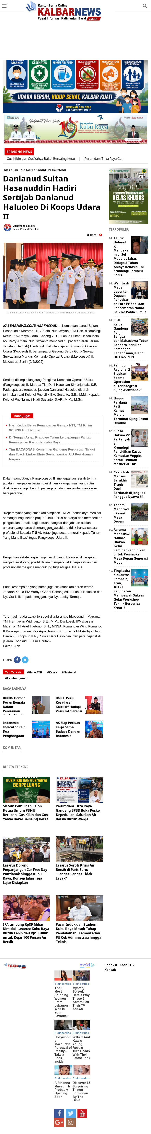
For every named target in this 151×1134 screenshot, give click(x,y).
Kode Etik (127, 965)
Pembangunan (57, 169)
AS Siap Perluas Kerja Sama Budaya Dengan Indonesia (68, 729)
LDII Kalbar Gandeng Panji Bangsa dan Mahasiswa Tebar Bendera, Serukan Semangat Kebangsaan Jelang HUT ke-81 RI (131, 338)
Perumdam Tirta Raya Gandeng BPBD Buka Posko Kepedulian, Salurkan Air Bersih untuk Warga (78, 812)
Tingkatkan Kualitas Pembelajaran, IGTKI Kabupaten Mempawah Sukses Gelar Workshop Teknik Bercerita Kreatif (129, 589)
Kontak (110, 970)
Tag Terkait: (13, 672)
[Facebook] (17, 659)
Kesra (29, 169)
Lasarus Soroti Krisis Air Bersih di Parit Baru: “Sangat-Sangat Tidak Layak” (75, 872)
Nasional (41, 169)
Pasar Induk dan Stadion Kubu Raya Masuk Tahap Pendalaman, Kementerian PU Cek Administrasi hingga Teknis (78, 933)
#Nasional (69, 672)
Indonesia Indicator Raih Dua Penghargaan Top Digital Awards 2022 (14, 734)
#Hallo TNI (34, 672)
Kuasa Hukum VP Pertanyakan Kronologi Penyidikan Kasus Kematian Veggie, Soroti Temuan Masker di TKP (128, 447)
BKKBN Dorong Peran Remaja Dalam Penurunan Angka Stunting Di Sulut (15, 709)
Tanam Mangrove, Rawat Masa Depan (122, 513)
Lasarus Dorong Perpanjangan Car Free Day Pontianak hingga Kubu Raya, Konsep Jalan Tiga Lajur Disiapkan (25, 874)
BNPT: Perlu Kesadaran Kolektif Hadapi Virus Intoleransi (69, 704)
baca (93, 235)
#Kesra (52, 672)
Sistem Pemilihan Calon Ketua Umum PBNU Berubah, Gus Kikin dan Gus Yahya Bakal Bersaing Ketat (25, 812)
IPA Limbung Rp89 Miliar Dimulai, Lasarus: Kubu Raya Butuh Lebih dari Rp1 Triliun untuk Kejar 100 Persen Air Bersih (26, 933)
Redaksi (111, 965)
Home (6, 169)
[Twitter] (25, 659)
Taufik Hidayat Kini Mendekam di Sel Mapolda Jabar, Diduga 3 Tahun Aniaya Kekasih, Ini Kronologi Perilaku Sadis (129, 256)
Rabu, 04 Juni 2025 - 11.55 (26, 228)
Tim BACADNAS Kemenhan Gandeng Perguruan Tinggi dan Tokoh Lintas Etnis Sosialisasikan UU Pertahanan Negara (52, 454)
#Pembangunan (16, 678)
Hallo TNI (18, 169)
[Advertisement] (75, 30)
